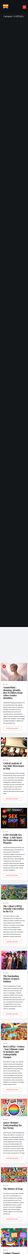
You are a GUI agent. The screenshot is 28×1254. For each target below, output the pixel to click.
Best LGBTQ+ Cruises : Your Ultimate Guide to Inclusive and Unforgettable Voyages (13, 1051)
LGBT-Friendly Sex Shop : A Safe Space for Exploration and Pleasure (12, 838)
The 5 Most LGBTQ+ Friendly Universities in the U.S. (13, 909)
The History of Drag (13, 1188)
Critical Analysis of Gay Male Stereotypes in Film (13, 766)
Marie (7, 684)
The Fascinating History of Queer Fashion (11, 979)
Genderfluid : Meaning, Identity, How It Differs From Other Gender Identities (13, 692)
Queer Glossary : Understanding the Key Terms (12, 1125)
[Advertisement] (14, 642)
